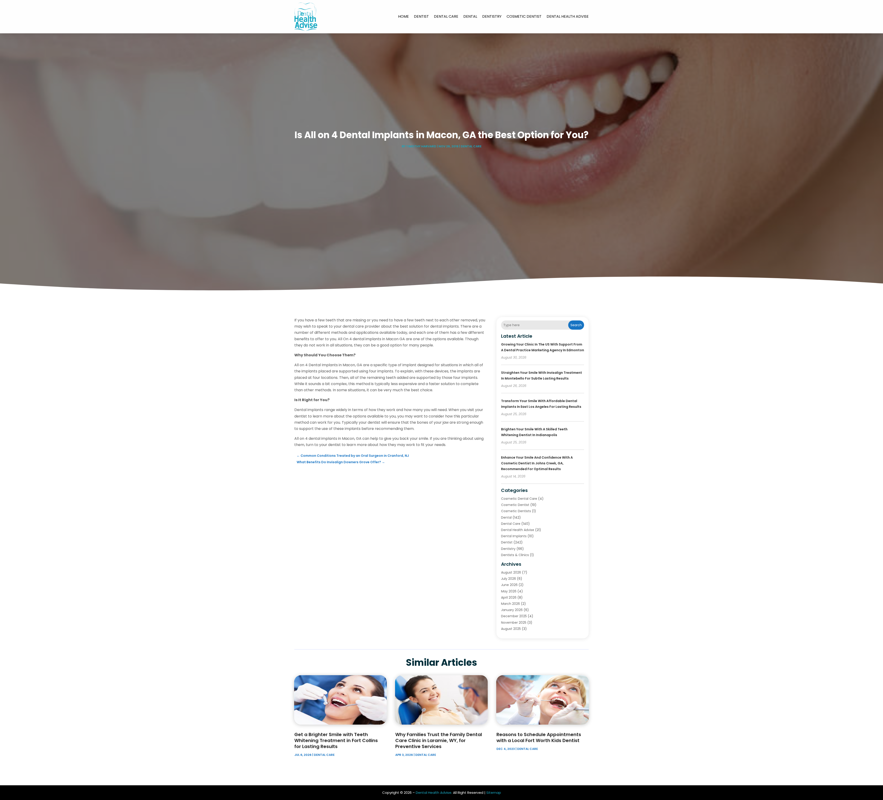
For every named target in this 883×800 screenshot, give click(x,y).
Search (576, 325)
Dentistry (492, 16)
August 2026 (511, 572)
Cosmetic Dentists (516, 511)
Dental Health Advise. (434, 792)
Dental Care (446, 16)
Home (403, 16)
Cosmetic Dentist (524, 16)
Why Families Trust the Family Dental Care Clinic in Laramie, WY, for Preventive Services (438, 740)
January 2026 (512, 610)
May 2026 (508, 591)
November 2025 (513, 622)
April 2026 (508, 597)
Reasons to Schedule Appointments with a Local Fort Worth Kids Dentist (538, 737)
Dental (470, 16)
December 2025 (514, 616)
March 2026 (510, 603)
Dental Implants (514, 536)
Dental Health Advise (568, 16)
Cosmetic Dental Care (519, 498)
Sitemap (493, 792)
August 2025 (511, 628)
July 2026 (508, 578)
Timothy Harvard (421, 146)
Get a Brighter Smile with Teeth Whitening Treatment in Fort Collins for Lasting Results (336, 740)
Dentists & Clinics (515, 555)
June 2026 (509, 585)
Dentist (421, 16)
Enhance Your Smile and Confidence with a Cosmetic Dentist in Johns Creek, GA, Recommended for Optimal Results (537, 463)
